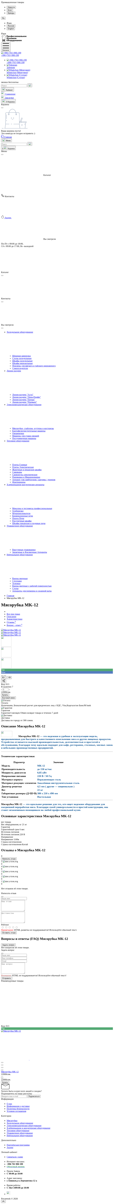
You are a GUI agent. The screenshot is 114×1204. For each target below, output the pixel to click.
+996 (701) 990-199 (10, 55)
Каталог (6, 50)
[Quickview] (2, 1062)
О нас (9, 1104)
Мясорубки (12, 1120)
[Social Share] (3, 681)
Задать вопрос (8, 945)
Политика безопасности (18, 1109)
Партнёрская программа (18, 1145)
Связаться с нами (15, 1157)
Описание (11, 616)
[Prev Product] (3, 677)
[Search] (29, 85)
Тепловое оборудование (18, 1130)
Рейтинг (5, 925)
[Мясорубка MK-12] (11, 630)
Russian (11, 26)
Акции (10, 1147)
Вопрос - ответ (14, 625)
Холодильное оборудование (20, 1123)
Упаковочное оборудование (20, 1133)
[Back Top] (3, 1201)
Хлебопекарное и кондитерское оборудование (28, 1128)
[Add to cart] (2, 1077)
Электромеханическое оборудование (24, 1125)
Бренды (11, 13)
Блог (10, 10)
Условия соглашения (16, 1111)
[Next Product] (9, 677)
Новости (11, 7)
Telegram (11, 67)
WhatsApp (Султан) (16, 77)
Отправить (6, 978)
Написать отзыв (9, 859)
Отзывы (11, 622)
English (11, 29)
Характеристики (14, 619)
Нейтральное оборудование (20, 1135)
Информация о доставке (18, 1106)
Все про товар (13, 614)
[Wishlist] (5, 675)
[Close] (2, 154)
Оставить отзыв (9, 933)
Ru (3, 18)
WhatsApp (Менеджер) (17, 72)
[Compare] (2, 675)
